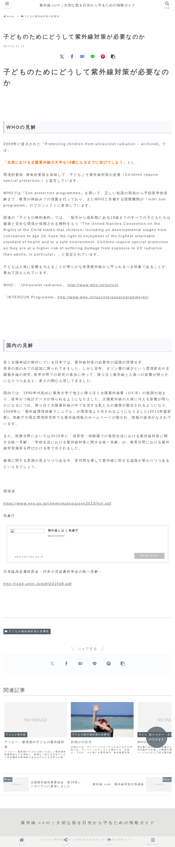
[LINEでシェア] (92, 56)
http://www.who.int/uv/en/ (93, 285)
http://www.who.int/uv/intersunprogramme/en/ (103, 297)
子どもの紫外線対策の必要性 (29, 631)
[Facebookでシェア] (72, 56)
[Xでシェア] (61, 56)
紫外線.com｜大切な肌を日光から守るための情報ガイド (87, 5)
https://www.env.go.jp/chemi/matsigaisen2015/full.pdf (57, 503)
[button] (113, 56)
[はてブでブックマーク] (82, 56)
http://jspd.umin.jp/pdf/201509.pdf (37, 584)
